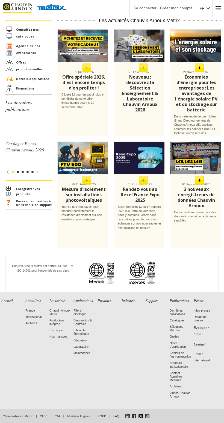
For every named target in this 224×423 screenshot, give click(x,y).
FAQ (116, 416)
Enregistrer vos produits (28, 191)
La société (57, 300)
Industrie (128, 300)
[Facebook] (134, 416)
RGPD (102, 416)
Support (152, 300)
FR (202, 8)
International (33, 316)
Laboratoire (81, 346)
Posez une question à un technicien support (34, 202)
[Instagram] (147, 416)
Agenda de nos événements (28, 49)
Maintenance (81, 353)
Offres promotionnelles (29, 65)
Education (80, 340)
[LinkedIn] (127, 416)
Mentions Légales (78, 416)
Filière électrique (79, 312)
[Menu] (218, 8)
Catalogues (177, 320)
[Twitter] (140, 416)
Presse (199, 300)
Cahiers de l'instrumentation (180, 354)
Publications (179, 300)
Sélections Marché (176, 328)
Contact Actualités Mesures (176, 376)
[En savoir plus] (86, 68)
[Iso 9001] (95, 272)
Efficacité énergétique (81, 332)
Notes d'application (178, 344)
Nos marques (58, 336)
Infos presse (202, 310)
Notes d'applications (32, 79)
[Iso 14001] (135, 272)
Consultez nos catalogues (27, 32)
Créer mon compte (176, 8)
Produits (104, 300)
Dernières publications (177, 312)
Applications (83, 300)
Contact (200, 344)
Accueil (7, 300)
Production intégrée (56, 322)
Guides (174, 336)
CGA (57, 416)
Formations (25, 88)
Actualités (33, 300)
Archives (31, 323)
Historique (56, 330)
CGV (43, 416)
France (30, 310)
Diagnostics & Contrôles (82, 322)
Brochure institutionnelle (179, 364)
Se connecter (145, 8)
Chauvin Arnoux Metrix (18, 416)
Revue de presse (200, 318)
